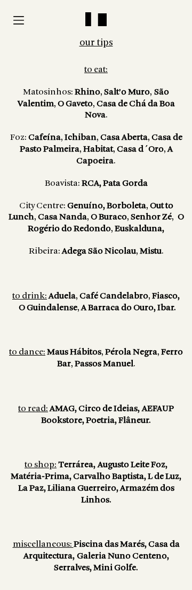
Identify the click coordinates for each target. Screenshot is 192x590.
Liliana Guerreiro (81, 488)
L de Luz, (164, 476)
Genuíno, (86, 205)
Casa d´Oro (140, 149)
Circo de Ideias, (109, 408)
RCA (89, 183)
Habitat (98, 149)
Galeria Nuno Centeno (122, 556)
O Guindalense (48, 307)
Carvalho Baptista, (110, 476)
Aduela (62, 296)
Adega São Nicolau (99, 251)
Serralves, (73, 567)
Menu (19, 20)
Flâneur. (134, 420)
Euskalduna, (139, 228)
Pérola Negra (131, 352)
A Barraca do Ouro (117, 307)
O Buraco (109, 217)
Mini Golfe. (115, 567)
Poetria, (102, 420)
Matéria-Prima (40, 476)
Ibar (165, 307)
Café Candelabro (113, 296)
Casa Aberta (124, 137)
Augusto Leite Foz (131, 464)
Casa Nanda (62, 217)
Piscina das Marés (109, 544)
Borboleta (126, 205)
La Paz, (32, 488)
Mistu (151, 251)
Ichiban (81, 137)
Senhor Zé (151, 217)
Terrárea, (76, 464)
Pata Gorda (125, 183)
